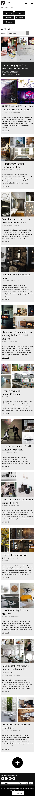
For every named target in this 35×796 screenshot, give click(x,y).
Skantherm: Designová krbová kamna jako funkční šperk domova (17, 335)
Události (20, 17)
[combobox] (18, 33)
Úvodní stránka (4, 7)
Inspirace (9, 13)
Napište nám (17, 783)
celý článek (5, 131)
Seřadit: (3, 33)
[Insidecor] (7, 3)
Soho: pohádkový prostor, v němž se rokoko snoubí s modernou (15, 669)
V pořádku (18, 793)
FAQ (26, 783)
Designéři (9, 17)
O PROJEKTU (6, 783)
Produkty (21, 13)
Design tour (10, 22)
